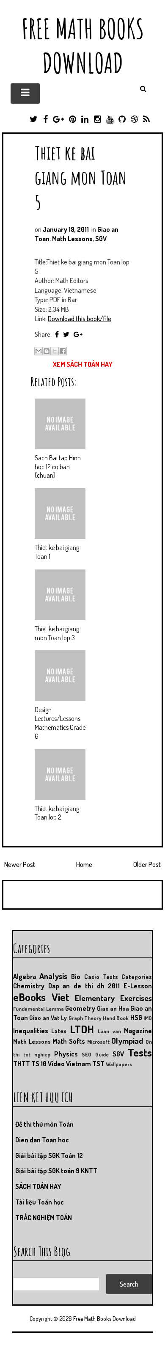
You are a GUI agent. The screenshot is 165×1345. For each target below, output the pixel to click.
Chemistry (28, 986)
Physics (66, 1054)
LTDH (82, 1029)
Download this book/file (79, 318)
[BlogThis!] (46, 351)
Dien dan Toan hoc (42, 1140)
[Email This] (38, 351)
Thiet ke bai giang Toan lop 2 (57, 813)
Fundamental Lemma (38, 1008)
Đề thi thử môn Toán (44, 1124)
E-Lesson (138, 986)
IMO (147, 1018)
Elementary (95, 998)
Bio (75, 976)
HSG (136, 1017)
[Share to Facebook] (62, 351)
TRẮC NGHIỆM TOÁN (43, 1217)
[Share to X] (54, 351)
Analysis (53, 976)
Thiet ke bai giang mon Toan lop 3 (57, 633)
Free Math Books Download (83, 45)
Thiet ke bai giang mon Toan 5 (81, 177)
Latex (58, 1030)
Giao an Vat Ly (48, 1017)
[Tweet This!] (66, 334)
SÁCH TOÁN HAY (38, 1186)
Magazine (138, 1030)
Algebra (24, 976)
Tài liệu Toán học (39, 1202)
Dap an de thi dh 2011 (84, 986)
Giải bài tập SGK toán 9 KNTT (56, 1170)
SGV (101, 238)
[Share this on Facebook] (57, 334)
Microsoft (98, 1041)
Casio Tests (101, 976)
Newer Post (19, 864)
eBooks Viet (41, 997)
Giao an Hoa (113, 1008)
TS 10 (39, 1063)
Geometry (80, 1008)
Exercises (136, 998)
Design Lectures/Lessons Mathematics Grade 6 (60, 722)
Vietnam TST (85, 1063)
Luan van (109, 1031)
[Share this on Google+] (78, 334)
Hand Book (116, 1018)
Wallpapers (119, 1064)
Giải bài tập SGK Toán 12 (49, 1155)
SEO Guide (95, 1054)
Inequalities (30, 1030)
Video (56, 1063)
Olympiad (127, 1040)
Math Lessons (72, 238)
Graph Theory (85, 1018)
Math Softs (68, 1041)
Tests (140, 1052)
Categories (136, 976)
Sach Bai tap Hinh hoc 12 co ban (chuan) (58, 467)
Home (84, 864)
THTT (21, 1063)
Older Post (147, 864)
